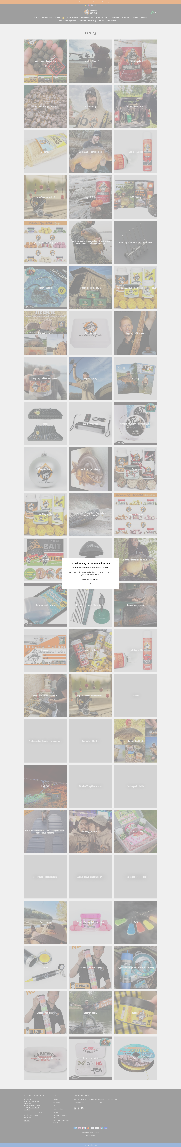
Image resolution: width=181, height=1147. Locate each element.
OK (90, 583)
